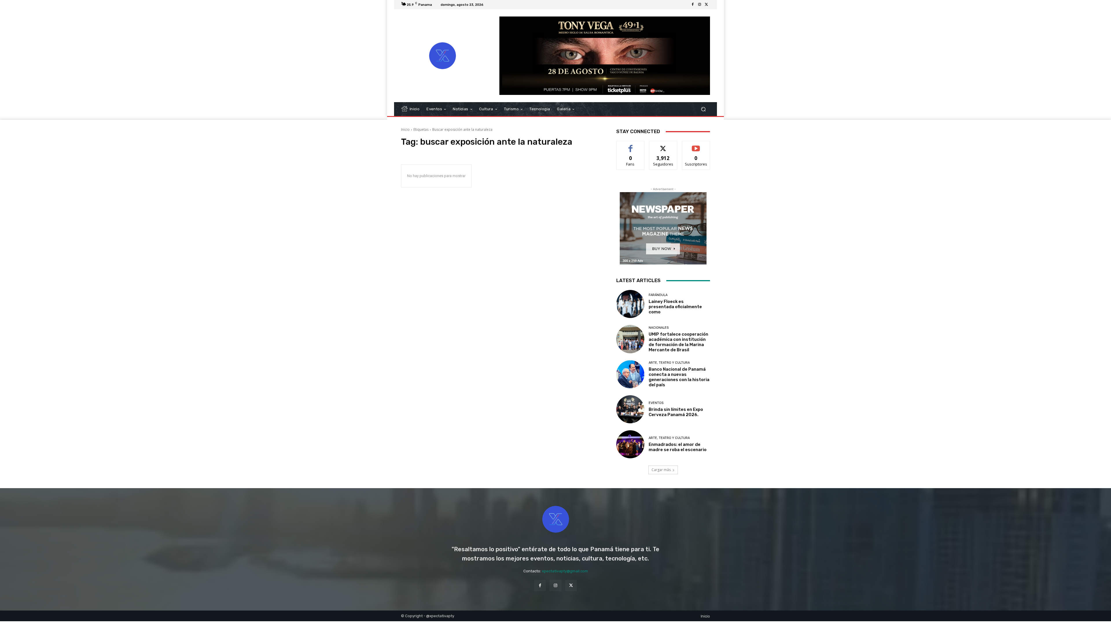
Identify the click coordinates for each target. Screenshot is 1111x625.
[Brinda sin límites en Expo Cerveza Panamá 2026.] (630, 409)
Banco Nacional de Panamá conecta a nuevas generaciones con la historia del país (679, 377)
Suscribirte (696, 145)
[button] (703, 109)
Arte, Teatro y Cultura (669, 362)
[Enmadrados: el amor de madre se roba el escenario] (630, 444)
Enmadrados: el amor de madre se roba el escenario (678, 447)
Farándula (658, 295)
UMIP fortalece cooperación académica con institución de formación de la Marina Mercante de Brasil (678, 342)
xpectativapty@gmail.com (565, 571)
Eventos (656, 403)
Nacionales (659, 327)
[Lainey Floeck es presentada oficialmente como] (630, 304)
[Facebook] (692, 4)
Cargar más (661, 469)
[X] (706, 4)
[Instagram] (699, 4)
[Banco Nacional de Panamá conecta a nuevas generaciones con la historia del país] (630, 374)
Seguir (663, 145)
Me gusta (630, 145)
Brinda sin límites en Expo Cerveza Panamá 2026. (676, 412)
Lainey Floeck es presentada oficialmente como (675, 307)
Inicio (405, 129)
